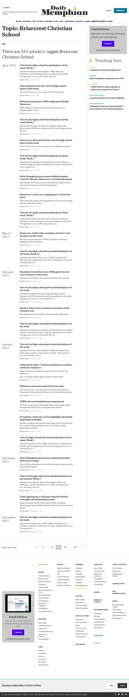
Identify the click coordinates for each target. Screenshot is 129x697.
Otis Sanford (79, 602)
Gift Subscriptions (118, 592)
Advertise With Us (118, 613)
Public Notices (119, 564)
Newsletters (118, 584)
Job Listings (116, 610)
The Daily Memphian (14, 694)
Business (27, 21)
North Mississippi (81, 585)
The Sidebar (79, 631)
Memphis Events (99, 21)
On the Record (43, 601)
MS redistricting (81, 588)
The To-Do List (80, 628)
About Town (98, 628)
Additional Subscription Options (44, 694)
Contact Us (13, 12)
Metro (18, 21)
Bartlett (78, 571)
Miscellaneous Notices (117, 575)
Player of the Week (63, 585)
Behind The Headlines (42, 605)
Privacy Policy (76, 694)
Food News (42, 653)
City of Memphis (44, 576)
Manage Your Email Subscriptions (108, 50)
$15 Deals (42, 662)
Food (34, 21)
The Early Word (43, 598)
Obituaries (69, 21)
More (109, 21)
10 (65, 547)
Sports (40, 21)
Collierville (79, 574)
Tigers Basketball (63, 580)
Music (77, 625)
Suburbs (48, 21)
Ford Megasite (43, 639)
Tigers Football (62, 582)
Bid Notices (116, 571)
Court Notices (117, 568)
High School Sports (64, 571)
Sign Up (108, 44)
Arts (61, 21)
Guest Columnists (81, 608)
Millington (79, 580)
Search (6, 8)
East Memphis (99, 622)
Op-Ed (55, 21)
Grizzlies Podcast (63, 577)
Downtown (98, 613)
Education (42, 584)
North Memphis (99, 619)
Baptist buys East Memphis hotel (106, 70)
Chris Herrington (81, 605)
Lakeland (78, 582)
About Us (5, 12)
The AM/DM (42, 608)
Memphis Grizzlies (63, 568)
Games (88, 21)
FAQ (31, 694)
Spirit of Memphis (44, 595)
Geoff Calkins (80, 600)
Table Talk (42, 659)
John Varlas (25, 79)
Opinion (79, 596)
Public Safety (43, 587)
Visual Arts (79, 620)
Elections (43, 564)
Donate (4, 14)
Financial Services (44, 626)
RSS (4, 44)
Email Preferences (25, 12)
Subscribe (120, 10)
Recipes (41, 656)
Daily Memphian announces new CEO (106, 79)
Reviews (41, 650)
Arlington (78, 568)
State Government (44, 582)
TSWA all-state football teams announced (42, 402)
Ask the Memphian (45, 611)
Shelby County (43, 579)
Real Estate (42, 623)
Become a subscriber (13, 686)
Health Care (42, 628)
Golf (58, 574)
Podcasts (79, 21)
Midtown (97, 616)
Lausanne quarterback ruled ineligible (106, 98)
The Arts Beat (80, 637)
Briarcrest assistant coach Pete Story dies (42, 386)
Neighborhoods (101, 610)
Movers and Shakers (42, 635)
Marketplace (117, 618)
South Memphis (99, 625)
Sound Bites (98, 568)
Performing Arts (81, 622)
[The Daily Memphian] (64, 11)
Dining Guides (43, 665)
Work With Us (59, 694)
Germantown (80, 577)
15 (75, 547)
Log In (122, 685)
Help (35, 12)
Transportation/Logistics (47, 631)
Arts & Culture (82, 616)
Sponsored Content (119, 615)
